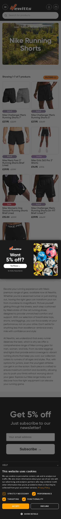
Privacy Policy (44, 487)
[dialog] (30, 493)
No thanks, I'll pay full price (15, 271)
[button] (30, 514)
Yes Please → (15, 266)
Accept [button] (15, 506)
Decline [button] (45, 506)
